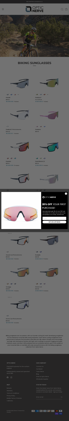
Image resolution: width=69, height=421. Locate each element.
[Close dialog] (66, 194)
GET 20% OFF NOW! (54, 222)
